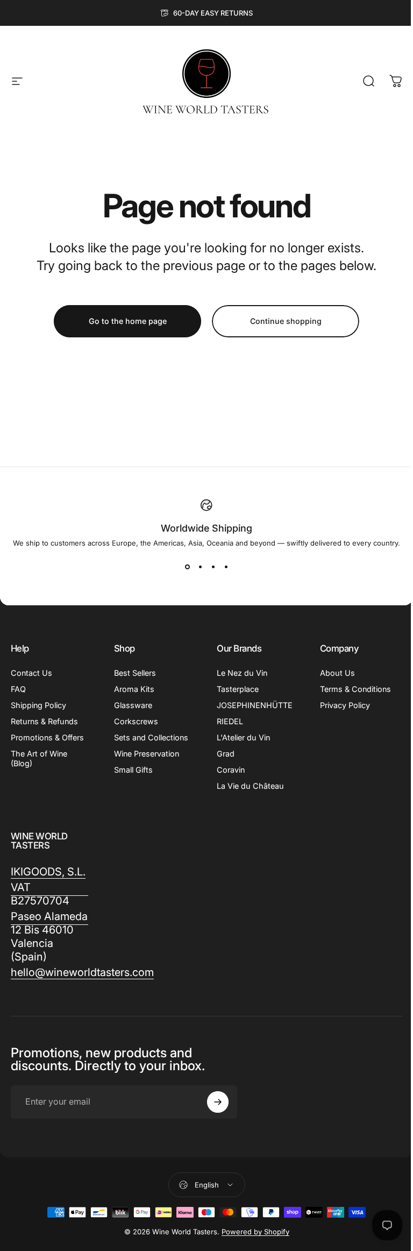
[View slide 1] (187, 566)
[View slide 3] (212, 566)
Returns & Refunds (44, 721)
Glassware (133, 705)
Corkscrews (136, 721)
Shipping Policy (38, 705)
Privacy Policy (345, 705)
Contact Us (31, 672)
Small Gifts (133, 769)
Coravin (231, 769)
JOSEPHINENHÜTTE (255, 705)
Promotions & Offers (47, 737)
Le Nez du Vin (242, 672)
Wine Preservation (146, 753)
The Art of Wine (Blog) (39, 758)
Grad (225, 753)
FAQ (18, 689)
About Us (337, 672)
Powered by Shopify (255, 1231)
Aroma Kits (134, 689)
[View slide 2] (200, 566)
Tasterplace (238, 689)
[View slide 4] (225, 566)
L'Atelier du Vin (243, 737)
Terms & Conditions (355, 689)
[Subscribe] (218, 1102)
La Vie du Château (250, 785)
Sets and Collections (151, 737)
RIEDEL (230, 721)
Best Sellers (135, 672)
